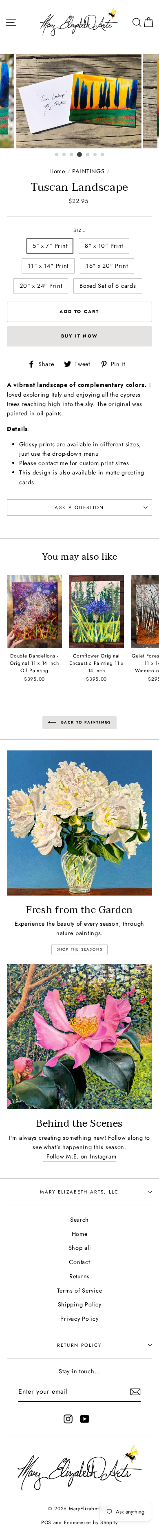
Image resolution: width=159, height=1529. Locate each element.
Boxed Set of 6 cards (108, 286)
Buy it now (79, 336)
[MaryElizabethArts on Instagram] (68, 1419)
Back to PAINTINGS (85, 722)
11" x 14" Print (48, 266)
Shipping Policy (80, 1304)
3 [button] (72, 155)
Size (79, 230)
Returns (79, 1276)
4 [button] (79, 154)
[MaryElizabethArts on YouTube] (84, 1419)
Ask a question (79, 507)
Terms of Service (79, 1290)
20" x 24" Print (41, 286)
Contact (79, 1262)
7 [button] (103, 155)
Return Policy (79, 1345)
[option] (79, 101)
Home (57, 171)
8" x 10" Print (104, 246)
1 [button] (57, 155)
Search (79, 1220)
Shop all (79, 1248)
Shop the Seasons (80, 949)
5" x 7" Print (50, 246)
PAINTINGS (88, 171)
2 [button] (64, 155)
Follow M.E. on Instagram (80, 1156)
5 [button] (88, 155)
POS (46, 1522)
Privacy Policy (79, 1319)
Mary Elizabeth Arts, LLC (79, 1192)
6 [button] (95, 155)
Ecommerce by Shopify (91, 1522)
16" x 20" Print (107, 266)
